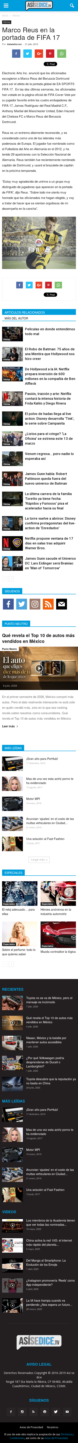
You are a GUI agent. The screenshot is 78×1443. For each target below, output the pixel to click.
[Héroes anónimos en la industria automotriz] (58, 893)
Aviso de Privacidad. (56, 1438)
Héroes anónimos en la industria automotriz (56, 911)
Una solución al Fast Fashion (45, 839)
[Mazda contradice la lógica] (58, 934)
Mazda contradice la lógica (58, 951)
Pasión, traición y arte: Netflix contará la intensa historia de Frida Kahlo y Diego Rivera (48, 398)
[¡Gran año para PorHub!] (12, 764)
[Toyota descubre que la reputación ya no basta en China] (12, 1084)
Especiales (9, 904)
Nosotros (52, 1427)
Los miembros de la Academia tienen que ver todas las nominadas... (50, 1222)
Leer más (8, 726)
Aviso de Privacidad (31, 1427)
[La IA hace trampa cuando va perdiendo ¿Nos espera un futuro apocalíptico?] (12, 1305)
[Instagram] (22, 1412)
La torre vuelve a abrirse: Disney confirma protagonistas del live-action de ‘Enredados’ (50, 523)
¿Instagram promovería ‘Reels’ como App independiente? (50, 1282)
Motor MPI (33, 799)
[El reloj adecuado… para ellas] (19, 893)
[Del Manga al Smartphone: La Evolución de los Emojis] (12, 1265)
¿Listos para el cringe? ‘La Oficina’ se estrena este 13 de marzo (49, 438)
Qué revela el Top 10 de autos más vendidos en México (38, 638)
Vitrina (6, 22)
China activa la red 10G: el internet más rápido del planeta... (49, 1242)
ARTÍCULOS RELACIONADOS (25, 312)
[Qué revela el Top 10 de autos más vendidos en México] (39, 668)
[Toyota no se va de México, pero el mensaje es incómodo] (12, 1003)
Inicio (5, 15)
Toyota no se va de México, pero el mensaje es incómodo (49, 1000)
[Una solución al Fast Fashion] (12, 844)
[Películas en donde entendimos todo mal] (12, 334)
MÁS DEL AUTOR (16, 318)
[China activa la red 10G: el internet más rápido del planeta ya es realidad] (12, 1245)
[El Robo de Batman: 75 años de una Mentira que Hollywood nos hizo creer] (12, 354)
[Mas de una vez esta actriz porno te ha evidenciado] (12, 784)
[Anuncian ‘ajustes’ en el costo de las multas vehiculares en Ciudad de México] (12, 824)
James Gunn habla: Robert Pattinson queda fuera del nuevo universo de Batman (46, 478)
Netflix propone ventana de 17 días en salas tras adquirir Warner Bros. (49, 543)
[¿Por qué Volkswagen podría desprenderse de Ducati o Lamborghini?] (12, 1063)
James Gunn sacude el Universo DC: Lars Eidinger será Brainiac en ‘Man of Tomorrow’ (50, 563)
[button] (72, 5)
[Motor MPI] (12, 804)
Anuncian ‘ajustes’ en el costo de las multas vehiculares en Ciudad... (50, 821)
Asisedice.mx (14, 44)
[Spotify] (45, 1412)
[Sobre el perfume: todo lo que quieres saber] (19, 933)
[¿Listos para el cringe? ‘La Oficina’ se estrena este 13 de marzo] (12, 438)
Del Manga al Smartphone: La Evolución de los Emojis (46, 1262)
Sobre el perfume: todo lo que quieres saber (19, 952)
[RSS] (33, 1412)
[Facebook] (11, 1412)
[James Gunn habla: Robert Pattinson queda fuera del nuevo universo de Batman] (12, 478)
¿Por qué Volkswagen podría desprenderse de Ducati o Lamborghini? (45, 1062)
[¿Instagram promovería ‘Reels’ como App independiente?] (12, 1285)
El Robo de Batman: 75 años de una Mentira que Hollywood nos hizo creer (50, 354)
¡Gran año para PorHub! (42, 759)
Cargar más (38, 859)
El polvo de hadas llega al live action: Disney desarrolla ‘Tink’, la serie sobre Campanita (49, 418)
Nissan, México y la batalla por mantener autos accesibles (46, 1040)
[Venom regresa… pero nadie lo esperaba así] (12, 458)
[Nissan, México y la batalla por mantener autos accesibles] (12, 1043)
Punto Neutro (9, 648)
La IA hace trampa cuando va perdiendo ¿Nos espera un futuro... (49, 1302)
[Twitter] (56, 1412)
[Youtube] (67, 1412)
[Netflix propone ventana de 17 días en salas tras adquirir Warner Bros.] (12, 543)
